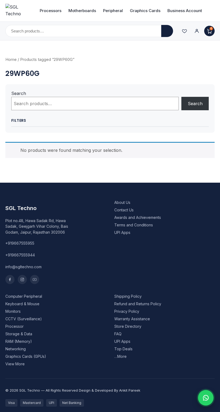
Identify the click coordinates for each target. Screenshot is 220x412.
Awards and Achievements (137, 217)
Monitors (13, 311)
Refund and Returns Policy (137, 303)
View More (15, 364)
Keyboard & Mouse (22, 303)
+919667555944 (20, 255)
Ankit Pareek (129, 390)
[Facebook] (9, 279)
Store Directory (127, 326)
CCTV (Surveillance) (23, 319)
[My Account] (197, 31)
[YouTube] (34, 279)
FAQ (118, 334)
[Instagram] (22, 279)
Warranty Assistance (132, 319)
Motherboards (82, 10)
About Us (122, 202)
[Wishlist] (184, 31)
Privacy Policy (126, 311)
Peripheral (113, 10)
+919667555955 (19, 243)
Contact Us (124, 210)
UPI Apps (122, 232)
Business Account (184, 10)
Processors (50, 10)
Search (18, 93)
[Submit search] (167, 31)
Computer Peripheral (23, 296)
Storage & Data (18, 334)
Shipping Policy (128, 296)
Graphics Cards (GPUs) (25, 356)
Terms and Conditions (133, 225)
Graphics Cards (145, 10)
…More (120, 356)
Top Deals (123, 349)
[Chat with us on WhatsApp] (206, 398)
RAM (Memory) (18, 341)
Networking (15, 349)
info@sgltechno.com (23, 266)
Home (11, 59)
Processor (14, 326)
